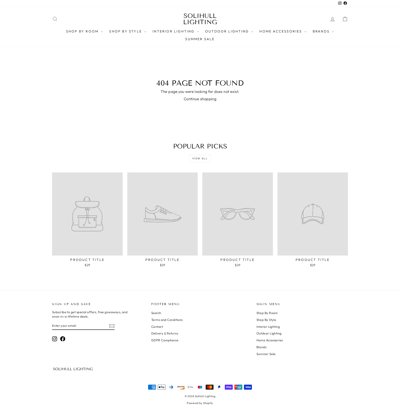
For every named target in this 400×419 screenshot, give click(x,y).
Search (156, 313)
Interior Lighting (174, 31)
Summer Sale (200, 39)
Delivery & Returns (164, 333)
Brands (322, 31)
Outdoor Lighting (227, 31)
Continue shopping (200, 98)
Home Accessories (281, 31)
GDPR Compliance (165, 340)
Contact (157, 327)
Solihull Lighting (200, 19)
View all (200, 158)
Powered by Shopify (200, 403)
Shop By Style (126, 31)
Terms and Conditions (167, 320)
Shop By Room (83, 31)
